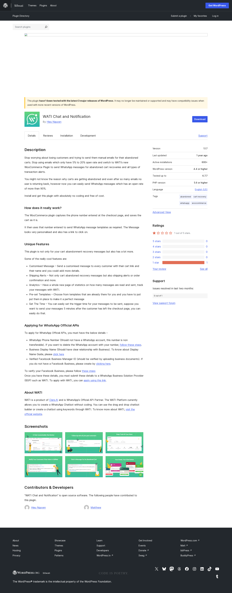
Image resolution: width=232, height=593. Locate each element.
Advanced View (162, 212)
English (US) (201, 189)
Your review (159, 268)
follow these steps (130, 344)
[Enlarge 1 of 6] (58, 436)
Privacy (16, 555)
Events (142, 545)
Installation (66, 135)
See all (204, 268)
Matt (184, 545)
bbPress (186, 550)
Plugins (58, 550)
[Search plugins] (46, 27)
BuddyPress (188, 555)
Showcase (60, 540)
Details (32, 135)
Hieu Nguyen (54, 121)
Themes (59, 545)
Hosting (17, 550)
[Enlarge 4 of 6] (58, 460)
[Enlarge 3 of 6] (139, 436)
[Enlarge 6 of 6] (139, 460)
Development (88, 135)
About (16, 540)
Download (199, 119)
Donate (144, 550)
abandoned (185, 196)
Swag (143, 555)
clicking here (103, 363)
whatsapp (184, 203)
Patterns (59, 555)
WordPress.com (190, 540)
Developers (103, 550)
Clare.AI (53, 399)
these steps (88, 370)
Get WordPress (217, 5)
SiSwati (46, 573)
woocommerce (199, 203)
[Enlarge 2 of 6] (98, 436)
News (15, 545)
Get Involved (145, 540)
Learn (99, 540)
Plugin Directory (21, 15)
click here (58, 354)
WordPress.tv (105, 555)
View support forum (164, 303)
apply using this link (95, 380)
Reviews (48, 135)
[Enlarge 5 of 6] (98, 460)
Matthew (96, 507)
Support (203, 135)
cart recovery (199, 196)
